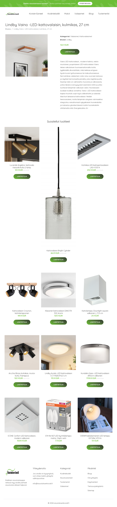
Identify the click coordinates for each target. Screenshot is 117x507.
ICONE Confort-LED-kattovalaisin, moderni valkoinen (22, 437)
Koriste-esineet (36, 13)
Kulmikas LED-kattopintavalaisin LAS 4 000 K (95, 166)
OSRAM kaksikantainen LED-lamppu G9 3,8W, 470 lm (95, 437)
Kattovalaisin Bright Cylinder (58, 250)
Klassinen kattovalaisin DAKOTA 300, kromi (58, 312)
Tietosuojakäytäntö (95, 486)
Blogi (91, 13)
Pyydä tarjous (85, 3)
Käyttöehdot (93, 482)
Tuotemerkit (103, 13)
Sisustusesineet (66, 478)
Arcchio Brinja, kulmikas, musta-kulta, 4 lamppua (22, 374)
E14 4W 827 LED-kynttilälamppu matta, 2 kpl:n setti (58, 437)
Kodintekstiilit (54, 13)
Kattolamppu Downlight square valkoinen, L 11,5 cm (95, 312)
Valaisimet (79, 13)
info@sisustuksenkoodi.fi (43, 483)
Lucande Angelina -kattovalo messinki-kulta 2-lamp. (22, 166)
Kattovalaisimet (86, 36)
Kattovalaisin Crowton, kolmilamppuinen (22, 312)
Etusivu (8, 29)
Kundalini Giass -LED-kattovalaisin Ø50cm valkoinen (95, 374)
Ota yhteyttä (93, 478)
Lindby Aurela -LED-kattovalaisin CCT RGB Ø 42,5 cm (58, 374)
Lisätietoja (70, 52)
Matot (67, 13)
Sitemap (91, 490)
